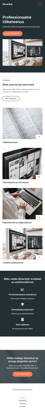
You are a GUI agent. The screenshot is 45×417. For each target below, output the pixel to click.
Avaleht (22, 398)
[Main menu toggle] (40, 4)
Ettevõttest (22, 401)
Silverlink (7, 4)
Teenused (22, 403)
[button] (39, 137)
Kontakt (22, 406)
